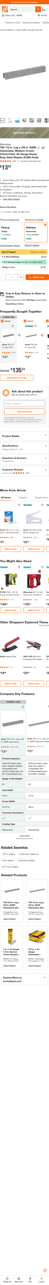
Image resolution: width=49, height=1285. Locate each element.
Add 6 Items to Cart (17, 377)
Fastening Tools (12, 22)
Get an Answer (24, 411)
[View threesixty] (32, 120)
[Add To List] (38, 148)
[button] (24, 436)
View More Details (11, 199)
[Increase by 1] (21, 277)
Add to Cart (10, 549)
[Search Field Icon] (38, 9)
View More (25, 835)
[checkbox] (25, 321)
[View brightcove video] (39, 120)
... (1, 23)
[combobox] (22, 9)
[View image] (2, 120)
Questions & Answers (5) (30, 161)
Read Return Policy (15, 303)
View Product (9, 918)
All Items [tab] (6, 497)
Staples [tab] (23, 497)
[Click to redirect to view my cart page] (43, 9)
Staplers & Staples (31, 22)
